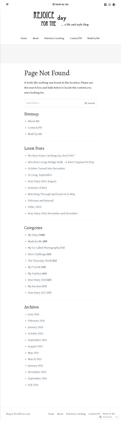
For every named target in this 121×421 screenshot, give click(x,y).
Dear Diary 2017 (37, 292)
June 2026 (33, 314)
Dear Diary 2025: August (42, 181)
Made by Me (93, 38)
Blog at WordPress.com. (18, 414)
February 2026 (36, 320)
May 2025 (33, 352)
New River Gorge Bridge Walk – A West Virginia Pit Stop (61, 162)
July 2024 (33, 384)
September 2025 (37, 340)
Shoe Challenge (37, 254)
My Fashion (35, 273)
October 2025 (35, 333)
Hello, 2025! (34, 207)
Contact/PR (76, 38)
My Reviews (35, 286)
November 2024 (37, 372)
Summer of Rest (37, 187)
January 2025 (35, 365)
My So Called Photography (44, 247)
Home (24, 38)
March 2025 (35, 359)
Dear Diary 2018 (37, 279)
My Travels (34, 267)
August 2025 (35, 346)
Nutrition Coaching (54, 38)
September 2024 (37, 378)
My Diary (33, 235)
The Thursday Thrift (40, 260)
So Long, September (40, 175)
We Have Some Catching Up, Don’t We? (51, 155)
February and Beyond (41, 200)
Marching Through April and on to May (51, 194)
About (36, 38)
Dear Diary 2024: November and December (53, 213)
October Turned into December (46, 168)
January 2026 (35, 327)
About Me (34, 121)
